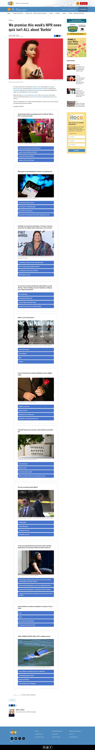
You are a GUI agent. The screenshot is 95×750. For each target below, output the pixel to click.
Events (71, 13)
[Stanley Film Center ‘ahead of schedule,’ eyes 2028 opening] (71, 104)
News (77, 101)
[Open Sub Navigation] (11, 13)
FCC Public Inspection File (57, 731)
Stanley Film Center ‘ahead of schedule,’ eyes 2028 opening (80, 105)
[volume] (13, 9)
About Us (37, 731)
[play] (9, 9)
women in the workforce (36, 97)
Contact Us (71, 734)
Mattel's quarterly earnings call (36, 88)
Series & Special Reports (40, 13)
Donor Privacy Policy (56, 737)
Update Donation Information (75, 731)
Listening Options (38, 734)
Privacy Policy (55, 734)
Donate (84, 3)
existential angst (37, 90)
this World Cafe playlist (32, 92)
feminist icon (34, 95)
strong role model (47, 95)
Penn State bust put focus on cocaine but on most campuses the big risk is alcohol (80, 80)
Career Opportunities (39, 737)
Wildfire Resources (79, 13)
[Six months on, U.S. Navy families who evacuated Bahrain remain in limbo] (71, 67)
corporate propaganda (18, 90)
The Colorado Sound (73, 737)
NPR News (11, 20)
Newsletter (29, 13)
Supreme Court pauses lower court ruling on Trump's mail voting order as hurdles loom (80, 93)
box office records (35, 87)
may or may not (25, 95)
